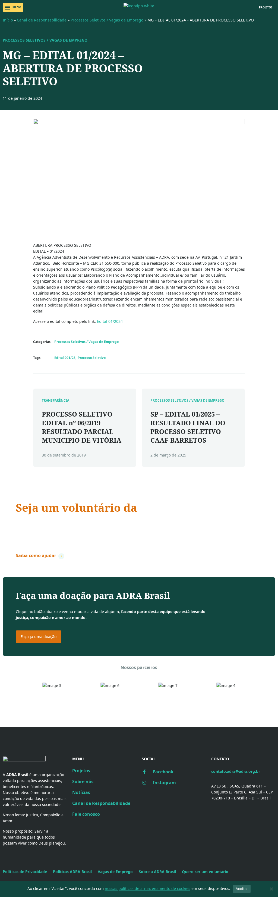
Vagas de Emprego (115, 871)
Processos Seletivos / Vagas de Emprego (107, 20)
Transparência (55, 400)
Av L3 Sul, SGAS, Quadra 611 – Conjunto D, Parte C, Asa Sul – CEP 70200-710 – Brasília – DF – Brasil (242, 792)
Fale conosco (86, 814)
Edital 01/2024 (110, 321)
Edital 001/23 (64, 357)
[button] (13, 7)
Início (8, 20)
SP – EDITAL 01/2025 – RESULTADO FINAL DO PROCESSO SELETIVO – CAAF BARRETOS (188, 427)
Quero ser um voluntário (205, 871)
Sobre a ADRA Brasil (157, 871)
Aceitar (242, 888)
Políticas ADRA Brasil (72, 871)
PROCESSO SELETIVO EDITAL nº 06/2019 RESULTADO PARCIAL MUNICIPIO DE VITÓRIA (81, 427)
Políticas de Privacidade (25, 871)
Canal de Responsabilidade (42, 20)
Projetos (81, 771)
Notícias (81, 792)
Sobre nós (82, 782)
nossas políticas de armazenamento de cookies (147, 888)
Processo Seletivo (92, 357)
